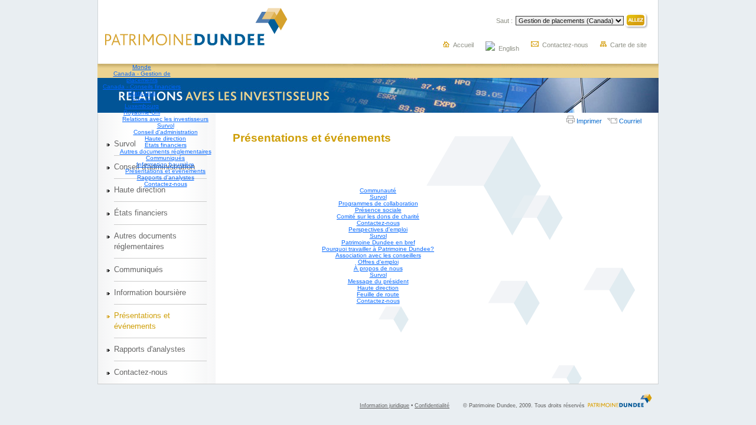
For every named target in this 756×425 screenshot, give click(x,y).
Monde (141, 67)
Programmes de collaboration (378, 203)
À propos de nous (378, 268)
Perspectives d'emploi (378, 229)
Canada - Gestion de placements (142, 76)
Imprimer (588, 121)
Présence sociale (378, 210)
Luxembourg (142, 106)
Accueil (463, 44)
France (141, 99)
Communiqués (165, 158)
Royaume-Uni (141, 112)
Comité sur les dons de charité (378, 216)
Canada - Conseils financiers (142, 86)
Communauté (378, 190)
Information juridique (384, 405)
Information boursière (165, 164)
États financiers (166, 145)
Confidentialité (432, 405)
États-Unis (142, 93)
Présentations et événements (165, 171)
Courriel (629, 121)
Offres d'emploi (378, 262)
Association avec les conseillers (378, 255)
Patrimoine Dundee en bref (378, 242)
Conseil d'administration (165, 132)
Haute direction (165, 138)
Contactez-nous (565, 44)
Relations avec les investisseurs (165, 119)
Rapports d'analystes (165, 177)
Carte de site (628, 44)
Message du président (378, 281)
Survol (165, 125)
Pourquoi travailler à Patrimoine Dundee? (378, 249)
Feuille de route (378, 294)
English (508, 48)
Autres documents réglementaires (165, 151)
